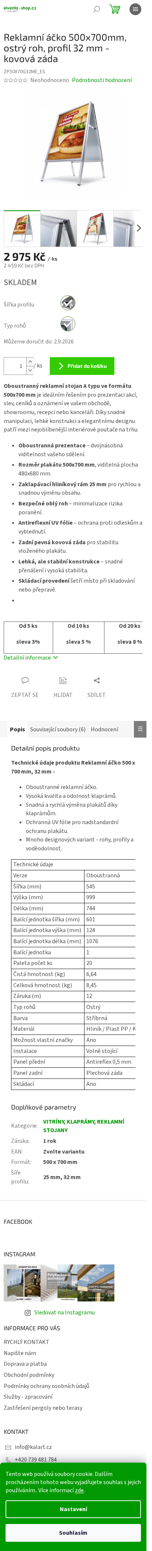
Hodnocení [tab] (104, 729)
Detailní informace (27, 658)
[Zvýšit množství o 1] (30, 362)
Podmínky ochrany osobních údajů (46, 1386)
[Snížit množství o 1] (30, 370)
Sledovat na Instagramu (64, 1312)
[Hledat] (96, 9)
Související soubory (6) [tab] (58, 729)
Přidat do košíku (87, 366)
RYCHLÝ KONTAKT (26, 1342)
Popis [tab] (17, 729)
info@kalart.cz (33, 1447)
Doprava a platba (25, 1364)
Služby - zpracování (28, 1397)
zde (79, 1490)
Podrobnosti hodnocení (102, 80)
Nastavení (73, 1509)
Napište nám (20, 1353)
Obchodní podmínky (29, 1375)
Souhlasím (73, 1533)
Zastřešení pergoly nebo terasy (43, 1408)
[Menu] (135, 9)
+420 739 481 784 (36, 1460)
